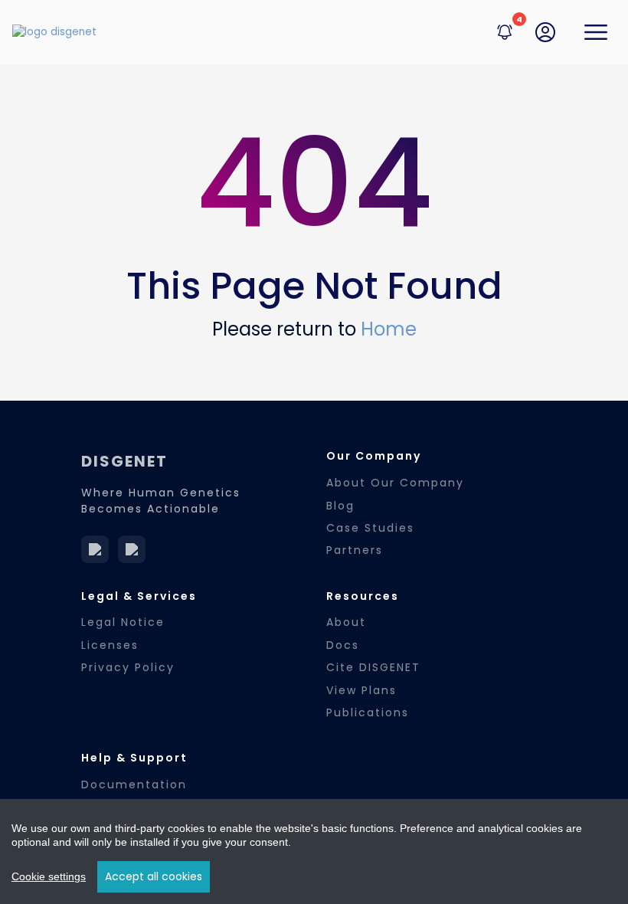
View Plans (361, 690)
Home (389, 329)
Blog (340, 505)
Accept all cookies (153, 876)
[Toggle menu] (596, 32)
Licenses (110, 645)
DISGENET (124, 461)
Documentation (134, 784)
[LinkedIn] (95, 549)
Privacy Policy (128, 667)
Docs (342, 645)
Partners (354, 550)
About (346, 622)
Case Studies (370, 528)
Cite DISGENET (373, 667)
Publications (367, 712)
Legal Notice (123, 622)
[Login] (545, 32)
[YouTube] (132, 549)
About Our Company (395, 482)
